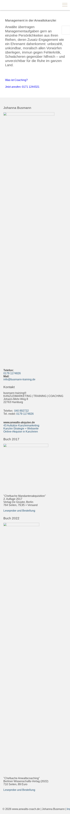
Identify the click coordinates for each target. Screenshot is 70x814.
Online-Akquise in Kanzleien (20, 431)
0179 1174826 (12, 373)
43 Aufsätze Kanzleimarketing (21, 425)
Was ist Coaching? (16, 80)
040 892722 (21, 410)
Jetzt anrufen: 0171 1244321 (22, 86)
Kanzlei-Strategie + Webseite (21, 428)
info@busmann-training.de (19, 379)
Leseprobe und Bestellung (19, 510)
